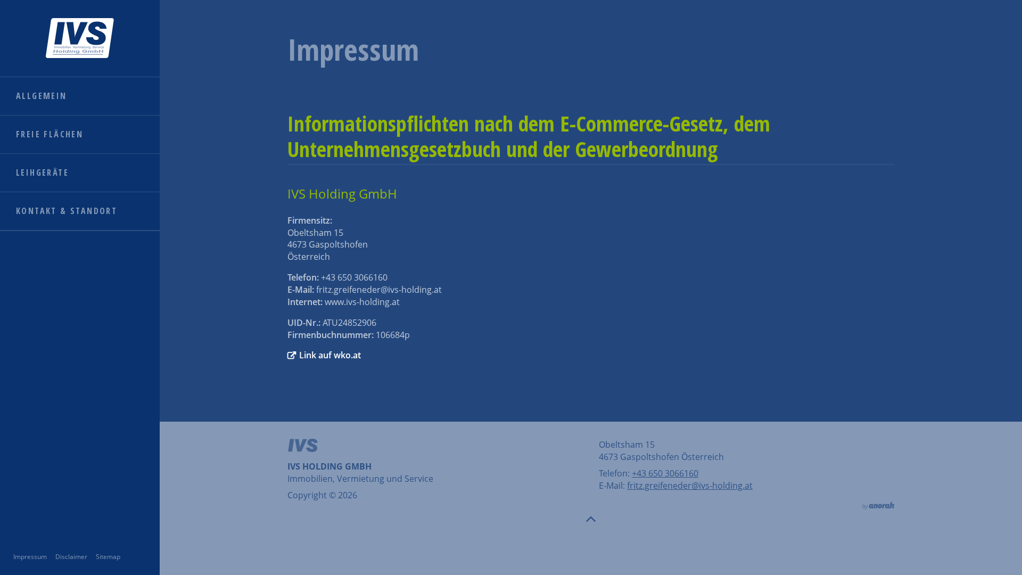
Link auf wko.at (330, 355)
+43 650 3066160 (665, 473)
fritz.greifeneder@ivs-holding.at (690, 485)
